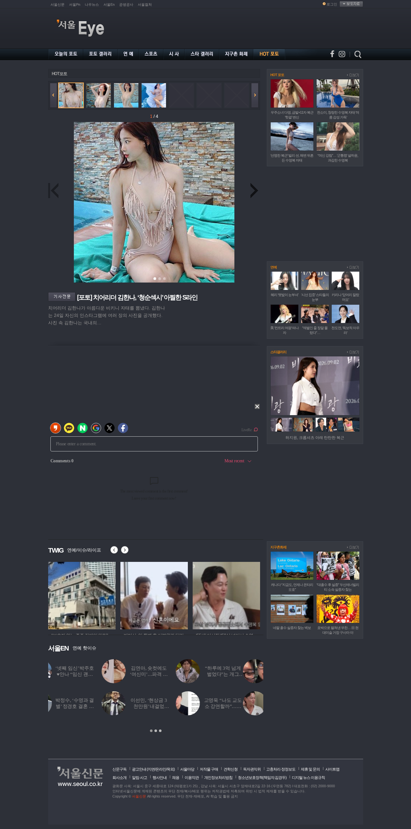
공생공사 (126, 4)
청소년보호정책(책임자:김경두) (262, 777)
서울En (109, 4)
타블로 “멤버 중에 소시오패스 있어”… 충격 (243, 674)
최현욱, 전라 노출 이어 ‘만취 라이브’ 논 (94, 674)
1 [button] (151, 730)
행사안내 (160, 777)
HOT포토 (59, 73)
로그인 (332, 4)
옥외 (170, 769)
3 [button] (160, 730)
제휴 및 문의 (310, 769)
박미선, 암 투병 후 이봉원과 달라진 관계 (169, 706)
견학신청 (230, 769)
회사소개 (119, 777)
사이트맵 (332, 769)
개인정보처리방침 (218, 777)
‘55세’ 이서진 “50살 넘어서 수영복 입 (95, 706)
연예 (273, 267)
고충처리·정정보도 (280, 769)
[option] (155, 696)
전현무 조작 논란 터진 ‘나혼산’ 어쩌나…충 (243, 706)
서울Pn (74, 4)
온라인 (160, 769)
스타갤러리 (278, 352)
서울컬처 (145, 4)
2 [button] (155, 730)
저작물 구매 (209, 769)
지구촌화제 (278, 547)
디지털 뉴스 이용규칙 (308, 777)
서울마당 (187, 769)
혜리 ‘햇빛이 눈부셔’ (284, 295)
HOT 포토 (277, 75)
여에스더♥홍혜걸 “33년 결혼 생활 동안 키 (169, 674)
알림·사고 (139, 777)
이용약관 (192, 777)
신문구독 (119, 769)
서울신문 (57, 4)
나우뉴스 (92, 4)
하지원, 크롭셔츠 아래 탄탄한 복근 (314, 437)
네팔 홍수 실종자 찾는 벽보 (292, 628)
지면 (151, 769)
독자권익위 (252, 769)
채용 (175, 777)
